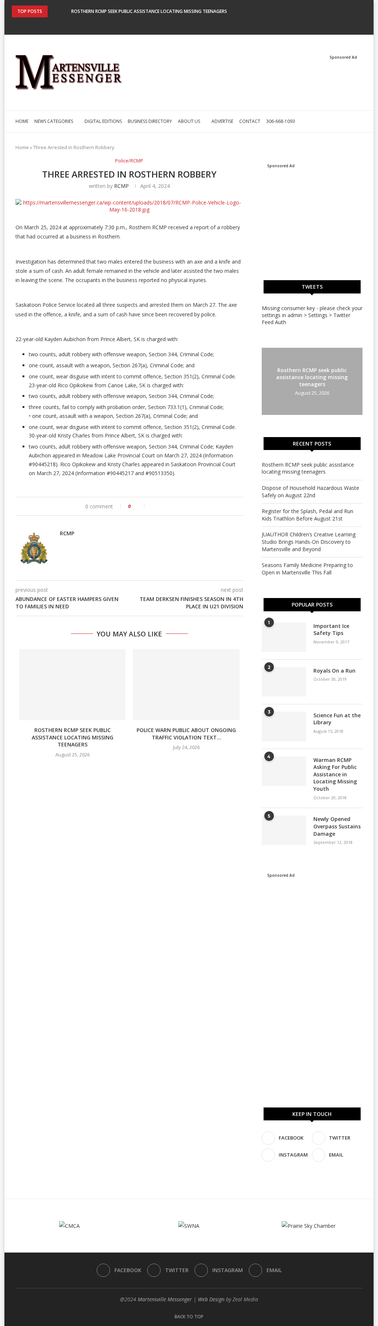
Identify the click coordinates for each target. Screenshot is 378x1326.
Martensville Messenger (165, 1299)
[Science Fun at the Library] (284, 726)
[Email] (204, 24)
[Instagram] (194, 24)
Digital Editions (103, 121)
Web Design (211, 1299)
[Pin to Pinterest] (169, 506)
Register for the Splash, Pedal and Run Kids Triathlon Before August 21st (307, 515)
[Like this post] (140, 506)
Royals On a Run (334, 670)
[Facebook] (174, 24)
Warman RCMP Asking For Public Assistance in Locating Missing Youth (335, 774)
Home (22, 121)
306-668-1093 (280, 121)
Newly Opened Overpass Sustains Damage (337, 826)
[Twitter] (184, 24)
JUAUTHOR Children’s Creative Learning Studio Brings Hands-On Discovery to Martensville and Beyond (308, 541)
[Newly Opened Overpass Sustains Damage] (284, 830)
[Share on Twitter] (161, 506)
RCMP (121, 185)
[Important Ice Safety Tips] (284, 637)
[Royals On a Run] (284, 682)
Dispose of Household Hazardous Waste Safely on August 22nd (310, 491)
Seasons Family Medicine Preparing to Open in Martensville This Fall (307, 568)
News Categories (53, 121)
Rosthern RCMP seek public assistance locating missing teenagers (149, 11)
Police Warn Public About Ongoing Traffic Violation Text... (186, 733)
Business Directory (150, 121)
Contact (249, 121)
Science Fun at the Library (337, 719)
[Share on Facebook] (154, 506)
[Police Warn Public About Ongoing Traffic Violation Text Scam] (186, 684)
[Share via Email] (177, 506)
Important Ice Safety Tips (331, 629)
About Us (189, 121)
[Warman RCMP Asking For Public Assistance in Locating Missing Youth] (284, 771)
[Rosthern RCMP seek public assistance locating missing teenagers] (72, 684)
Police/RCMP (129, 161)
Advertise (222, 121)
